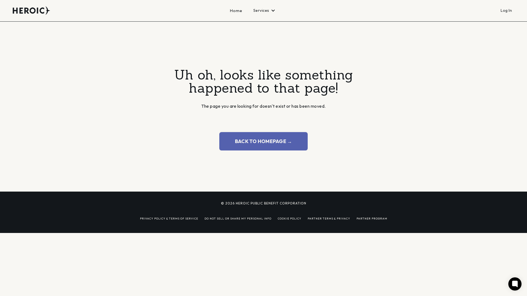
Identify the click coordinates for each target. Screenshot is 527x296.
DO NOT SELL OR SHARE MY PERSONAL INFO (237, 218)
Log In (506, 10)
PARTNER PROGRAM (372, 218)
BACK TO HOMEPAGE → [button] (263, 141)
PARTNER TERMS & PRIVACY (329, 218)
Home (236, 10)
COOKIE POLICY (289, 218)
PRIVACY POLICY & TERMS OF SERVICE (169, 218)
